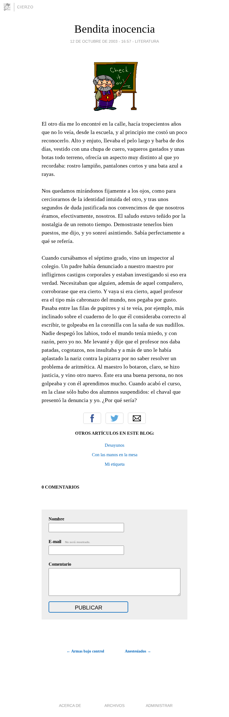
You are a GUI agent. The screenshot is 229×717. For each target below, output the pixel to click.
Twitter (114, 418)
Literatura (147, 41)
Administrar (159, 705)
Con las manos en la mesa (114, 454)
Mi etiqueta (115, 464)
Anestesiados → (138, 651)
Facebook (92, 418)
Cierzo (25, 7)
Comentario (60, 564)
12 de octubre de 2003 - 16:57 (100, 41)
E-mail (69, 541)
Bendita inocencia (114, 29)
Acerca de (70, 705)
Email (137, 418)
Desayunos (114, 445)
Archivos (114, 705)
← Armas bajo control (85, 651)
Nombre (56, 519)
